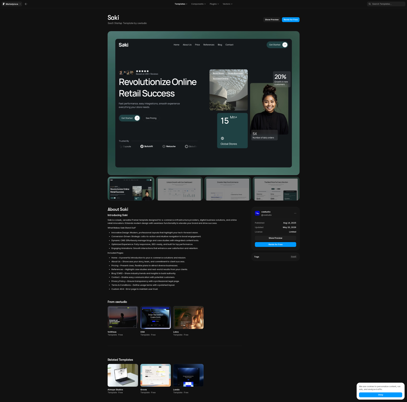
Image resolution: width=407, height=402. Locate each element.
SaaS (293, 257)
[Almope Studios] (123, 379)
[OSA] (155, 321)
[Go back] (26, 4)
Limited (292, 232)
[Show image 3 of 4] (227, 188)
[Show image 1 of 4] (131, 188)
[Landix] (188, 379)
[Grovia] (155, 379)
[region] (204, 103)
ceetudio (142, 23)
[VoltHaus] (123, 321)
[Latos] (188, 321)
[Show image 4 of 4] (276, 188)
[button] (181, 4)
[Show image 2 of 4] (179, 188)
